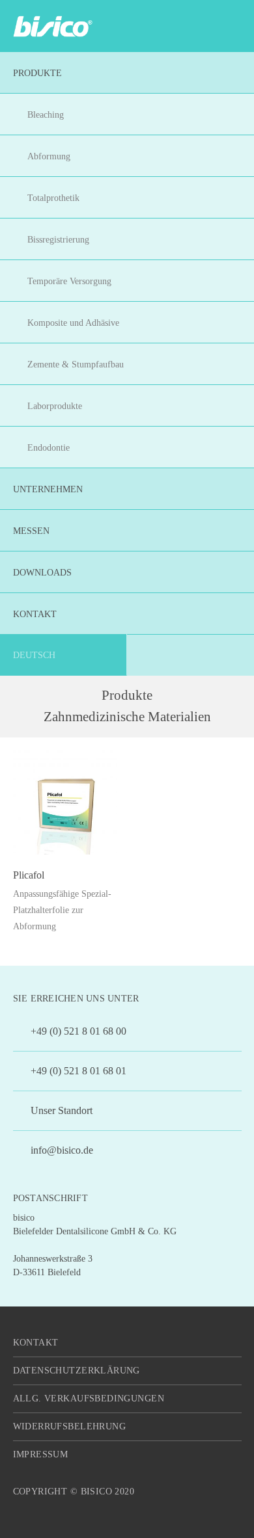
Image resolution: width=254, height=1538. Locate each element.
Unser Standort (60, 1110)
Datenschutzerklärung (76, 1370)
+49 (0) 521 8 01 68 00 (77, 1031)
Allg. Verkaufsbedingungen (89, 1398)
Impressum (40, 1454)
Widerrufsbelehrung (69, 1426)
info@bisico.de (60, 1150)
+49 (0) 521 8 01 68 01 (77, 1070)
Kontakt (36, 1342)
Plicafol (28, 875)
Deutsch (34, 655)
